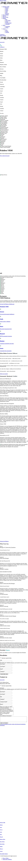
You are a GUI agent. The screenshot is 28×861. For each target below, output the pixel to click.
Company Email (3, 701)
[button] (14, 378)
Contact (1, 851)
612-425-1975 (2, 42)
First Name (2, 664)
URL (1, 660)
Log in (4, 28)
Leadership (7, 26)
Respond (7, 13)
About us (1, 848)
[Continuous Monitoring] (6, 708)
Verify (6, 11)
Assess (6, 9)
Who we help (5, 17)
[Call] (1, 45)
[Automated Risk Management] (6, 709)
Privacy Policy (6, 858)
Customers (7, 24)
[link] (14, 49)
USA (6, 29)
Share (6, 12)
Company (2, 671)
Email (1, 669)
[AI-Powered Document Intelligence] (6, 711)
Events (6, 21)
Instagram (2, 688)
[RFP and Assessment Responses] (6, 710)
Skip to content (3, 0)
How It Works (5, 14)
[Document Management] (6, 713)
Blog (6, 19)
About (4, 25)
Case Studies (7, 20)
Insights (4, 18)
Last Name (2, 666)
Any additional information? (6, 715)
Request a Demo (2, 839)
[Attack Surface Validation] (6, 712)
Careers (6, 27)
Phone (1, 704)
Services (4, 16)
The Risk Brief (8, 23)
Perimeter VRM (6, 6)
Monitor (7, 7)
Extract (6, 10)
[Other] (6, 714)
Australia (7, 32)
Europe (6, 31)
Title (1, 696)
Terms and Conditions (7, 859)
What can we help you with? (6, 706)
